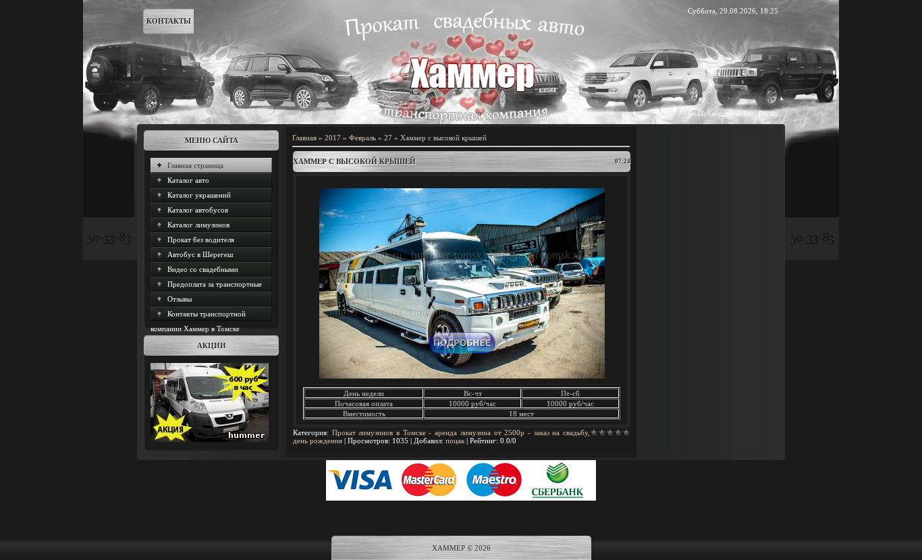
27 (388, 138)
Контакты (168, 21)
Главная (304, 138)
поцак (454, 441)
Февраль (362, 138)
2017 (333, 138)
